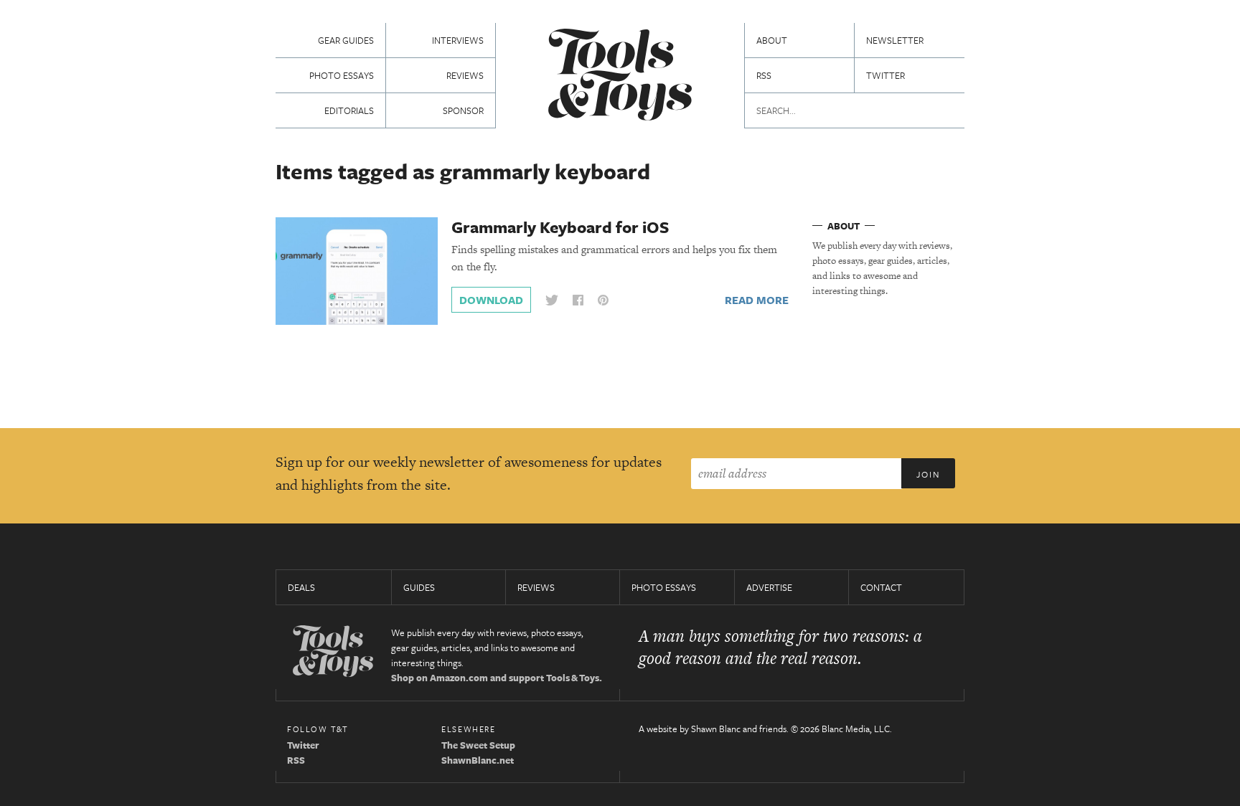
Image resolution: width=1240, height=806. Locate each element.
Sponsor (463, 110)
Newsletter (895, 40)
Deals (301, 587)
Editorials (349, 110)
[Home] (620, 76)
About (771, 40)
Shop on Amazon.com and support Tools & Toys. (496, 677)
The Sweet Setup (478, 745)
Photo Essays (341, 75)
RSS (763, 75)
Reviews (465, 75)
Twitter (885, 75)
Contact (881, 587)
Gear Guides (346, 40)
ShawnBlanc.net (477, 760)
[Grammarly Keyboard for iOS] (357, 270)
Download (491, 300)
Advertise (769, 587)
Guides (419, 587)
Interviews (458, 40)
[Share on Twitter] (552, 300)
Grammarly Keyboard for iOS (560, 227)
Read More (757, 300)
